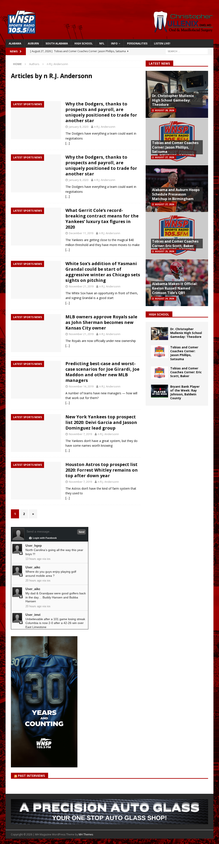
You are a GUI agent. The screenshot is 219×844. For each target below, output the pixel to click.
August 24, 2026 (164, 298)
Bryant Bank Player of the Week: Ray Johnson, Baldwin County (185, 392)
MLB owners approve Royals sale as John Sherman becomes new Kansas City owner (101, 322)
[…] (67, 143)
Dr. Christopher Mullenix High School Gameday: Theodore (173, 100)
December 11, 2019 (81, 233)
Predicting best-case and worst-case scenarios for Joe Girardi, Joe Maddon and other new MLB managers (102, 372)
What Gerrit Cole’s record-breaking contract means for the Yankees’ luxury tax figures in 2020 (102, 218)
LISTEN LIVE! (162, 43)
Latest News (159, 63)
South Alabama (57, 43)
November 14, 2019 (81, 386)
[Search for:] (186, 51)
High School (83, 43)
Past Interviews (31, 776)
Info (114, 43)
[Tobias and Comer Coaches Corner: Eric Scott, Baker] (159, 372)
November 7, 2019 (80, 434)
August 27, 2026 (164, 157)
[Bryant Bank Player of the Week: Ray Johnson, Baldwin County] (159, 391)
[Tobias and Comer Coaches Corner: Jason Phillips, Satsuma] (159, 351)
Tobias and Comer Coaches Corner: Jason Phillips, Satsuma (175, 147)
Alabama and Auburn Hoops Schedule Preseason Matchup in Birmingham (176, 194)
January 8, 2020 (78, 127)
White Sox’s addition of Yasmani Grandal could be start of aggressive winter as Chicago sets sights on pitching (102, 272)
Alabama (15, 43)
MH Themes (86, 834)
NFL (101, 43)
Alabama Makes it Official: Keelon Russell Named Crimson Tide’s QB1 (174, 288)
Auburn (33, 43)
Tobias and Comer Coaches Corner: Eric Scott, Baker (175, 243)
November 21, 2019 (81, 286)
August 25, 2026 (164, 251)
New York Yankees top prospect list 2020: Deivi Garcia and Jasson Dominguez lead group (101, 422)
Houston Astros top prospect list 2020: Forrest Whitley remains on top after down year (101, 469)
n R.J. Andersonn (104, 127)
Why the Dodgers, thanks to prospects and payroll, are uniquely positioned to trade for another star (101, 112)
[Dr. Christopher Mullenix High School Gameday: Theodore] (159, 333)
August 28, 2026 (164, 110)
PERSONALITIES (137, 43)
